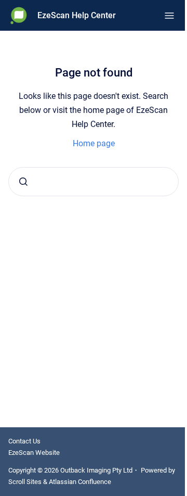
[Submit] (23, 181)
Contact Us (24, 441)
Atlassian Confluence (80, 482)
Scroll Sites (25, 482)
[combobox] (93, 182)
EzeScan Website (34, 452)
